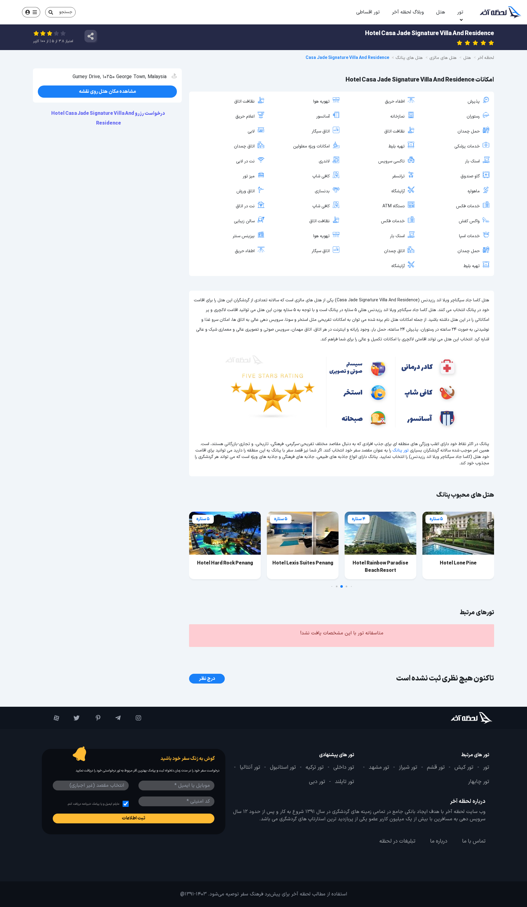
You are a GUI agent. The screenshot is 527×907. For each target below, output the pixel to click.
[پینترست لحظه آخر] (93, 718)
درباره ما (438, 841)
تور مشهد (379, 767)
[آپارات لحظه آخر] (52, 718)
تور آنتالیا (250, 767)
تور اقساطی (368, 12)
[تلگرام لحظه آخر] (113, 718)
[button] (351, 586)
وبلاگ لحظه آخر (408, 12)
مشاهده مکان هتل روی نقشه (107, 91)
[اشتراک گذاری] (90, 36)
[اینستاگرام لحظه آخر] (134, 718)
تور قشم (436, 767)
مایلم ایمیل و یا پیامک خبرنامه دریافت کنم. (93, 804)
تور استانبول (283, 767)
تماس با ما (474, 841)
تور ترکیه (315, 767)
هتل (440, 12)
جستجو (65, 12)
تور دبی (317, 782)
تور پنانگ (401, 450)
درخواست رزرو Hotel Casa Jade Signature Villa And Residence (108, 118)
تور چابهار (478, 782)
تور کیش (463, 767)
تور (460, 12)
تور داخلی (343, 767)
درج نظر (207, 678)
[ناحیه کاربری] (31, 12)
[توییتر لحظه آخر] (72, 718)
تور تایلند (344, 782)
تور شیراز (408, 767)
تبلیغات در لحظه (397, 841)
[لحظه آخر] (454, 718)
